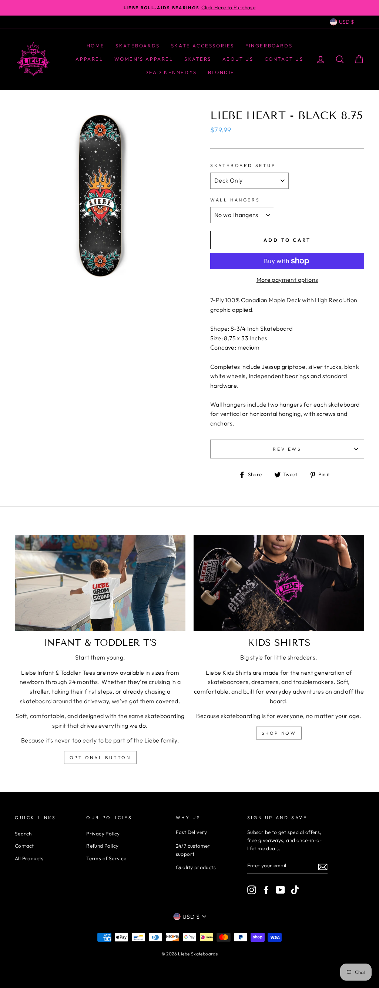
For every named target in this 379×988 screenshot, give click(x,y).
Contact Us (284, 59)
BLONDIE (221, 72)
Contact (24, 845)
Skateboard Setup (243, 165)
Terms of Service (106, 858)
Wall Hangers (235, 200)
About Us (238, 59)
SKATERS (197, 59)
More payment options (287, 279)
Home (95, 46)
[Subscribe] (323, 866)
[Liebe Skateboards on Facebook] (266, 889)
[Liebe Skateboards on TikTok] (295, 889)
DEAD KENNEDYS (170, 72)
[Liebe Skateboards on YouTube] (280, 889)
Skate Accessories (202, 46)
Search (23, 833)
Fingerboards (268, 46)
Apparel (89, 59)
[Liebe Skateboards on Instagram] (251, 889)
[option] (189, 8)
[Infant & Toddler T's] (100, 583)
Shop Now (279, 733)
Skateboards (137, 46)
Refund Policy (102, 845)
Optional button (100, 757)
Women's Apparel (143, 59)
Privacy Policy (103, 833)
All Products (29, 858)
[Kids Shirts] (279, 583)
